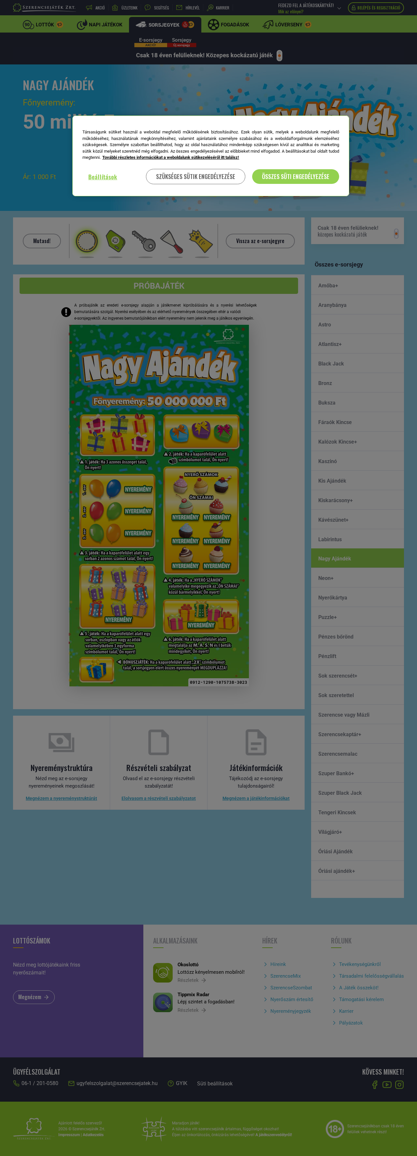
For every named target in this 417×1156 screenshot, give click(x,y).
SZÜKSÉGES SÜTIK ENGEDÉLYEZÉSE (195, 176)
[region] (210, 156)
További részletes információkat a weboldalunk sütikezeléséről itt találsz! (170, 157)
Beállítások (102, 176)
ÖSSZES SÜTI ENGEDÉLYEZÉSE (295, 176)
